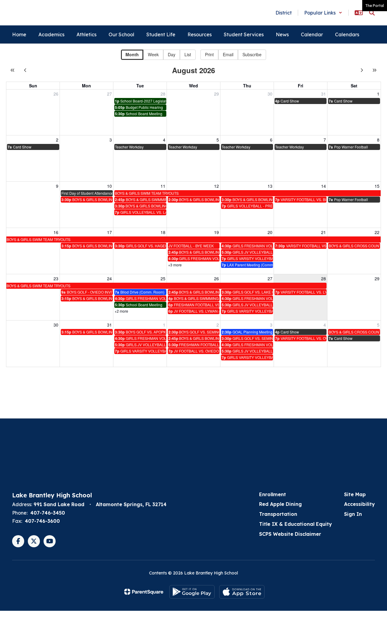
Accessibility (359, 504)
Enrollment (272, 494)
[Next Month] (362, 70)
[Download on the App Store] (242, 592)
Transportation (278, 514)
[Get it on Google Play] (192, 592)
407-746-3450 (47, 513)
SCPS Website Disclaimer (290, 534)
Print (209, 54)
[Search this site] (372, 13)
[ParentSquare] (144, 591)
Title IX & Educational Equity (295, 524)
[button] (323, 13)
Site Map (355, 494)
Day (171, 54)
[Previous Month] (25, 70)
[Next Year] (374, 70)
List (187, 54)
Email (228, 54)
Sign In (353, 514)
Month (132, 54)
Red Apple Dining (280, 504)
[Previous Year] (12, 70)
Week (153, 54)
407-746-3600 (42, 521)
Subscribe (252, 54)
